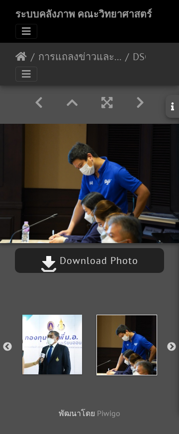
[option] (52, 344)
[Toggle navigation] (26, 31)
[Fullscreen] (107, 102)
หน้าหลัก (21, 56)
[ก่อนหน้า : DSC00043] (39, 102)
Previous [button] (7, 347)
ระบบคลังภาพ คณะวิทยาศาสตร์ (83, 13)
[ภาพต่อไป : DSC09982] (140, 102)
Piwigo (108, 413)
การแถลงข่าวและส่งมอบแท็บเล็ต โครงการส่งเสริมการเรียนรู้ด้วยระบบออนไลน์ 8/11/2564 (79, 56)
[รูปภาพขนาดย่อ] (72, 102)
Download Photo (97, 260)
